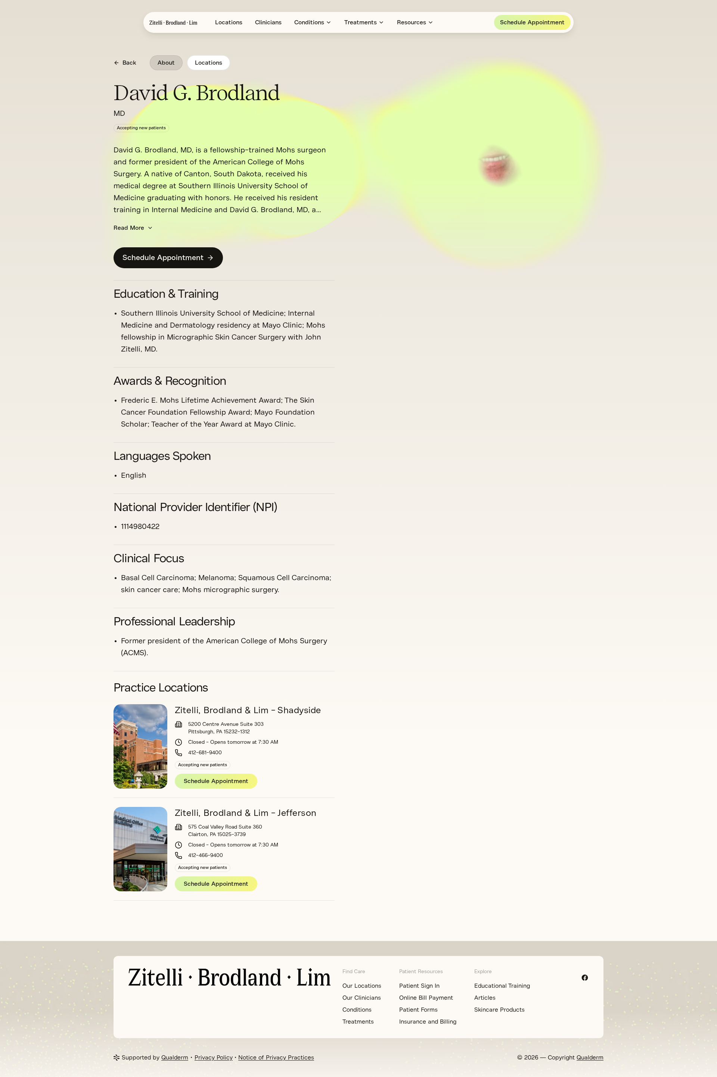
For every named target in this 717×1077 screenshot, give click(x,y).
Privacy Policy (214, 1057)
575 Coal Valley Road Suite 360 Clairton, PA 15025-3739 (225, 831)
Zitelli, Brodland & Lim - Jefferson (246, 812)
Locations (228, 22)
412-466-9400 (205, 855)
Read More (129, 228)
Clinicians (268, 22)
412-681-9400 (205, 752)
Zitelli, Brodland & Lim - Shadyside (248, 710)
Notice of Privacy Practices (276, 1057)
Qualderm (174, 1057)
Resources (411, 22)
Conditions (309, 22)
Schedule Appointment (532, 22)
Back (129, 62)
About (166, 62)
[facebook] (585, 977)
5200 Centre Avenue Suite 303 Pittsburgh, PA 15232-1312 (226, 728)
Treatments (360, 22)
